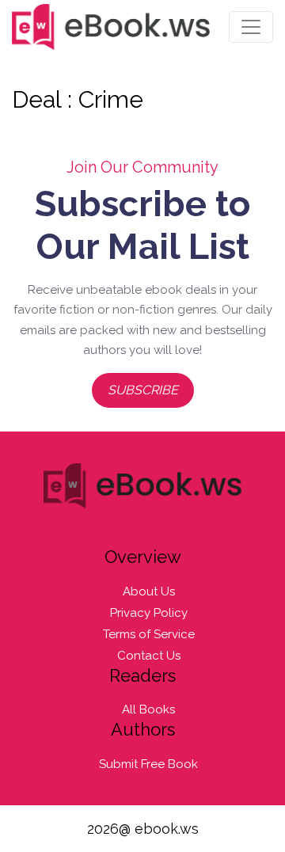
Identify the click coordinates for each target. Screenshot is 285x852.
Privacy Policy (149, 613)
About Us (149, 591)
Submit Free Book (148, 764)
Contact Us (148, 656)
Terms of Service (149, 634)
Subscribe (143, 389)
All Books (148, 709)
